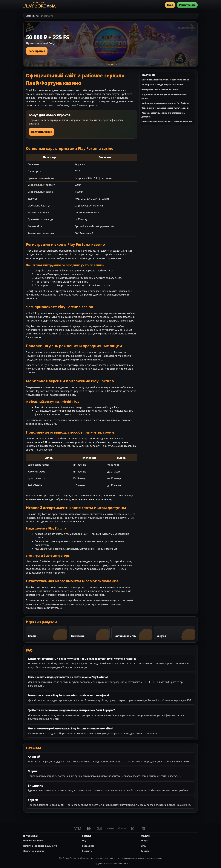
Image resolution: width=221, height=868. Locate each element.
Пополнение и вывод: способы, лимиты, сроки (165, 108)
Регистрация (187, 5)
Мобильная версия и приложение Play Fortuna (165, 103)
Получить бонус (41, 131)
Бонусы (145, 840)
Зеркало (145, 851)
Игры (143, 846)
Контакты (87, 851)
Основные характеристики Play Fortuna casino (165, 79)
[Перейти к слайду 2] (112, 64)
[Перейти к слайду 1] (109, 64)
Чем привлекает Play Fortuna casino (159, 89)
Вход (170, 5)
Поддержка (88, 846)
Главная (30, 15)
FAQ (84, 840)
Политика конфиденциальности (40, 846)
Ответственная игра (33, 851)
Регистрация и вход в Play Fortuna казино (162, 84)
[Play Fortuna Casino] (39, 5)
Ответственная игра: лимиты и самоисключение (166, 121)
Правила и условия (33, 840)
